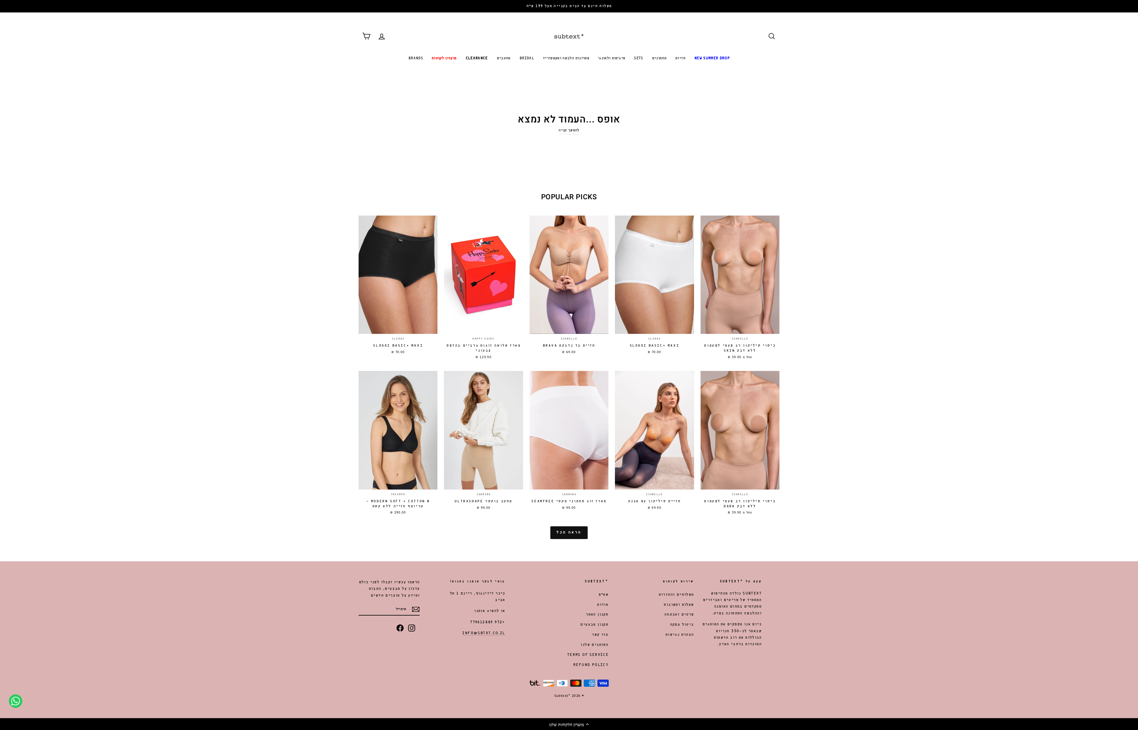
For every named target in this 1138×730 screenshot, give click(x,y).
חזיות (680, 58)
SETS (638, 58)
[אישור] (416, 609)
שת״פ (604, 595)
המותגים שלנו (594, 645)
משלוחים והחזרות (676, 595)
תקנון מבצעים (594, 625)
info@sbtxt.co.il (483, 633)
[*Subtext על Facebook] (400, 628)
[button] (569, 724)
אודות (602, 605)
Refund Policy (590, 665)
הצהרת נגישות (680, 635)
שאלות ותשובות (679, 605)
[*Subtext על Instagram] (411, 628)
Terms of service (587, 655)
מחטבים (504, 58)
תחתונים (659, 58)
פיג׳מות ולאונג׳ (611, 58)
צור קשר (600, 635)
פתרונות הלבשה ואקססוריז (566, 58)
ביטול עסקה (682, 625)
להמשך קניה (569, 130)
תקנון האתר (597, 614)
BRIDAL (527, 58)
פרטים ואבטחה (679, 614)
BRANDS (415, 58)
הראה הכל (569, 532)
